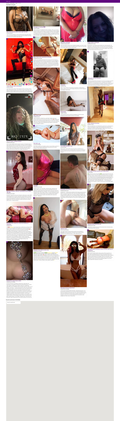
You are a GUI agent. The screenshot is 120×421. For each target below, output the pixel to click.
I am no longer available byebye (14, 141)
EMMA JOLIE (8, 1)
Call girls (7, 3)
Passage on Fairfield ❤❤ (39, 27)
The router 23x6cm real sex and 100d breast (98, 171)
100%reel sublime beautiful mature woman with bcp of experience (100, 250)
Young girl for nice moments (94, 78)
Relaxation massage (65, 42)
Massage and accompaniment (68, 287)
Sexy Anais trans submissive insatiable (43, 57)
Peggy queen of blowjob (93, 42)
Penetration (63, 111)
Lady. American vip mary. (93, 123)
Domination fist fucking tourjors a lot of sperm (71, 189)
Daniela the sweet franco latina (14, 280)
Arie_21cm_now (37, 115)
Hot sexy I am (37, 143)
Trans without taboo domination (14, 86)
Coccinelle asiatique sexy (66, 146)
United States (12, 3)
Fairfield (35, 185)
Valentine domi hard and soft (94, 224)
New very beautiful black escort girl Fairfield (17, 31)
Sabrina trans (64, 228)
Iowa (16, 3)
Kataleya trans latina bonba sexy (41, 250)
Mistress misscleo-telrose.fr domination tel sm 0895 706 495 (19, 192)
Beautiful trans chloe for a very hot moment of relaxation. (17, 224)
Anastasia (63, 84)
